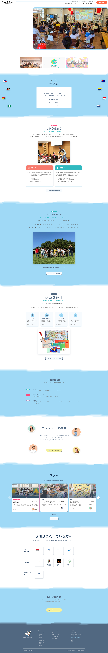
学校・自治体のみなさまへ (82, 1)
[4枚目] (55, 514)
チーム (82, 3)
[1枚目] (52, 514)
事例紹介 (41, 645)
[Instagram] (72, 640)
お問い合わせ (91, 1)
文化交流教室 (41, 640)
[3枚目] (54, 514)
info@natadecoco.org (75, 637)
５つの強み (41, 635)
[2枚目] (53, 514)
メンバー (41, 637)
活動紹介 (76, 3)
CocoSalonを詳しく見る (54, 273)
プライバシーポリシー (27, 650)
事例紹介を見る (59, 183)
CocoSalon (41, 642)
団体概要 (41, 634)
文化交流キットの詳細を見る (54, 358)
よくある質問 (73, 1)
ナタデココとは (68, 3)
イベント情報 (30, 183)
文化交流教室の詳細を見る (54, 190)
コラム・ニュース (90, 3)
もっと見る (54, 518)
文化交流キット (42, 643)
